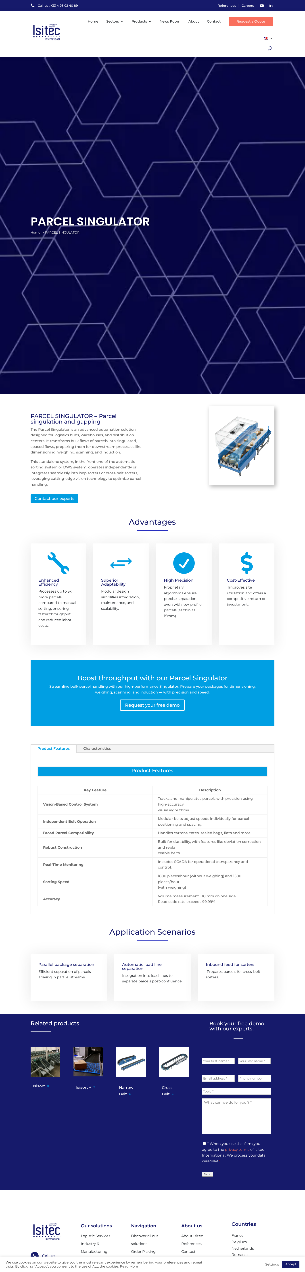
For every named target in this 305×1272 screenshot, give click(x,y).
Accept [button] (290, 1264)
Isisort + (83, 1087)
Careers (248, 6)
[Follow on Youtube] (261, 5)
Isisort (39, 1086)
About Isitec (192, 1236)
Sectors (112, 21)
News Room (170, 21)
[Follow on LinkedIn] (270, 5)
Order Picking (143, 1251)
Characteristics (97, 748)
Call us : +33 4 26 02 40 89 (58, 6)
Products (139, 21)
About (193, 21)
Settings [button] (272, 1264)
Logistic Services (95, 1236)
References (227, 6)
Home (93, 21)
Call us (48, 1255)
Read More (129, 1266)
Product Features (54, 748)
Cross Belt (167, 1090)
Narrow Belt (126, 1090)
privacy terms (237, 1149)
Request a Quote (250, 21)
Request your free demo (152, 705)
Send (207, 1174)
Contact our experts (54, 498)
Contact (214, 21)
